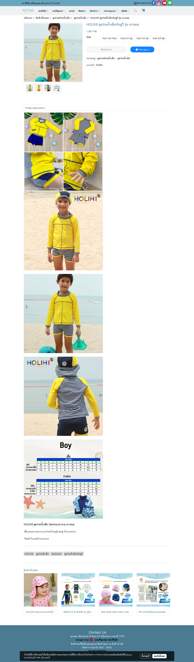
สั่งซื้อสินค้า (107, 49)
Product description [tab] (35, 108)
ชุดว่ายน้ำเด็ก (123, 58)
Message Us (143, 49)
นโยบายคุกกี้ (45, 657)
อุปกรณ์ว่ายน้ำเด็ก (106, 58)
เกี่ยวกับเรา (94, 10)
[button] (135, 10)
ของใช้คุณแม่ (57, 10)
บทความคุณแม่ (110, 10)
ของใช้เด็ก (42, 10)
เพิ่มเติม (124, 10)
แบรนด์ (71, 10)
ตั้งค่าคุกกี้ (145, 656)
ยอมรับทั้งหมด (159, 656)
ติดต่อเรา (82, 10)
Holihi (99, 65)
